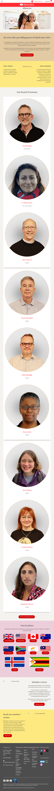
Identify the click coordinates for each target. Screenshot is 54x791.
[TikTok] (47, 750)
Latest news (27, 761)
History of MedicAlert (27, 55)
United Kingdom (9, 640)
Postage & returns (34, 764)
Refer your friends (26, 755)
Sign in (25, 750)
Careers (18, 774)
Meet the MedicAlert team (26, 617)
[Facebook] (41, 750)
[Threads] (41, 753)
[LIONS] (46, 761)
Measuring (34, 752)
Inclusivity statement (18, 771)
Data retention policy (18, 764)
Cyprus (33, 653)
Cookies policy (18, 760)
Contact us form (9, 765)
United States (20, 640)
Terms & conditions (18, 750)
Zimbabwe (39, 669)
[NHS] (42, 761)
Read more (7, 735)
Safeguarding (19, 753)
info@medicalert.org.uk (9, 762)
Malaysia (45, 653)
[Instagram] (44, 750)
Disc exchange (34, 760)
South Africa (21, 653)
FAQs (25, 763)
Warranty (34, 754)
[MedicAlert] (27, 5)
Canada (33, 640)
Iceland (14, 669)
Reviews (34, 766)
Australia (45, 640)
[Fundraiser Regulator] (41, 764)
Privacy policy (17, 756)
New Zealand (8, 653)
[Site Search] (32, 1)
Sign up (25, 752)
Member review (39, 704)
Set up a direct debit (27, 758)
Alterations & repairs (35, 757)
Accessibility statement (19, 768)
